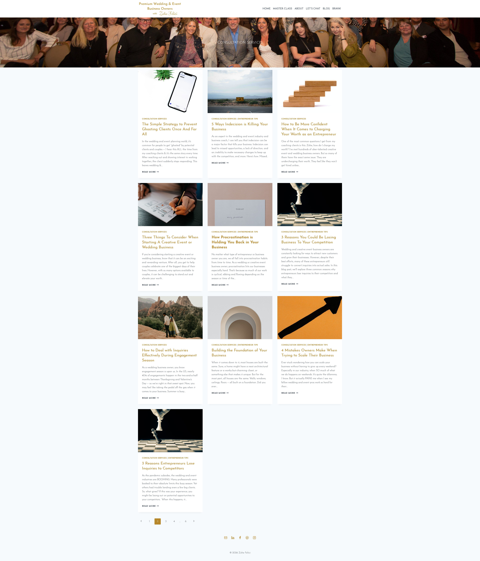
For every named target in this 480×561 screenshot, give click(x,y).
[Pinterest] (247, 538)
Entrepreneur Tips (248, 119)
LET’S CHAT (313, 8)
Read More (150, 172)
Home (266, 8)
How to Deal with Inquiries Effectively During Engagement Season (169, 355)
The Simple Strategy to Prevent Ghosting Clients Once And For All (169, 129)
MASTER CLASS (282, 8)
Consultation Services (154, 119)
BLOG (326, 8)
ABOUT (299, 8)
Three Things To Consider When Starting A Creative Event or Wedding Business (170, 242)
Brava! (336, 8)
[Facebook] (240, 538)
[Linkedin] (233, 538)
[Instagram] (254, 538)
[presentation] (170, 91)
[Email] (225, 538)
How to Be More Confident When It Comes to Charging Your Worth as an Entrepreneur (308, 129)
